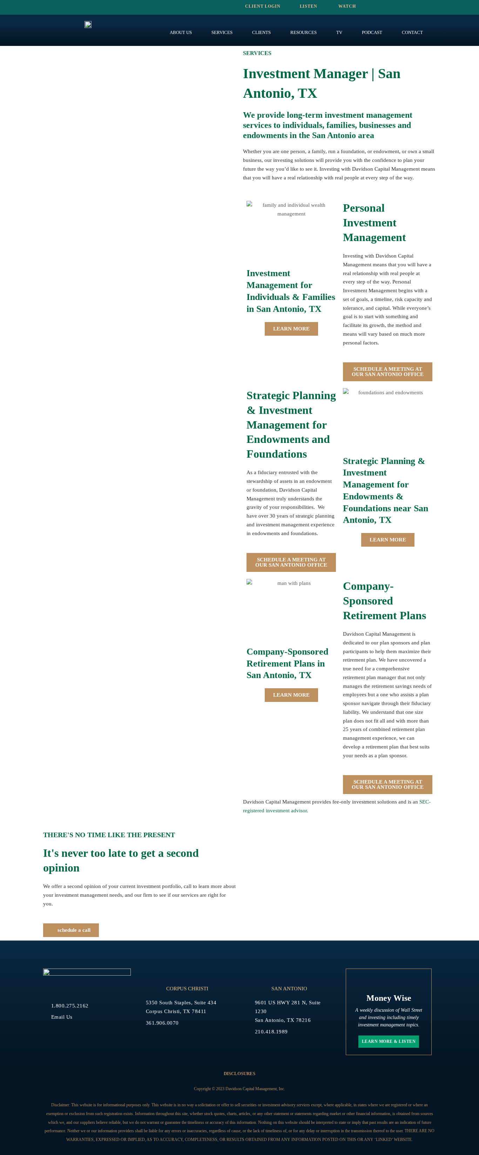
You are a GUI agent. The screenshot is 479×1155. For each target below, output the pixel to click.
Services (221, 32)
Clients (261, 32)
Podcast (372, 32)
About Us (181, 32)
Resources (303, 32)
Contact (412, 32)
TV (339, 32)
